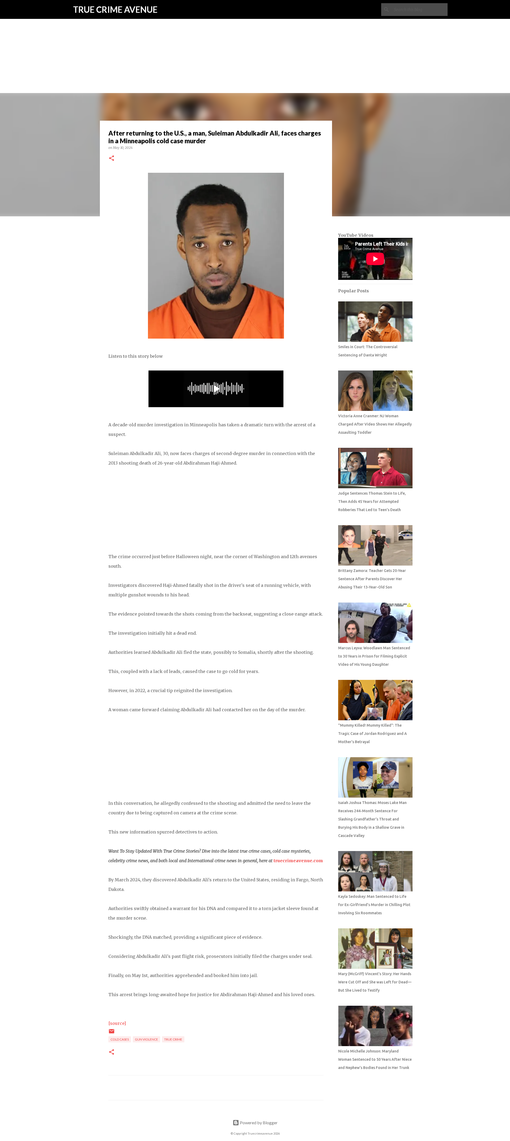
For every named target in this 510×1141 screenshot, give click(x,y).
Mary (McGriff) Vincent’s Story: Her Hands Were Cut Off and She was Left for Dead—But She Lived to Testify (374, 982)
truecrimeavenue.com (298, 860)
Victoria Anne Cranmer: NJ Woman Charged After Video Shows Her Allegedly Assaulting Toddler (375, 424)
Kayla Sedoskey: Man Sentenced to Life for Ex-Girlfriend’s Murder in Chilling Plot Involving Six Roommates (374, 904)
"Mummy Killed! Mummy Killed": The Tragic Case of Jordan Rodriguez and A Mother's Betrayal (372, 733)
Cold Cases (119, 1039)
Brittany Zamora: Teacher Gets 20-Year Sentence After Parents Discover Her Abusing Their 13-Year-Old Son (372, 579)
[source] (117, 1023)
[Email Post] (111, 1033)
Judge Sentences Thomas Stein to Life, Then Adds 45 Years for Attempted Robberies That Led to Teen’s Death (372, 501)
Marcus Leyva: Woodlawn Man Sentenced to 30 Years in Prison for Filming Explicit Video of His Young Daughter (374, 656)
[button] (111, 158)
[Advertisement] (255, 37)
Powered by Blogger (258, 1122)
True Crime (173, 1039)
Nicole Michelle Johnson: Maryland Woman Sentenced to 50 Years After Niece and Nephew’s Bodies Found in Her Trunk (375, 1059)
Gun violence (146, 1039)
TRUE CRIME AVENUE (115, 9)
